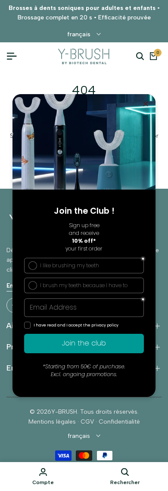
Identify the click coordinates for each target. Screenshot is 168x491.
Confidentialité (119, 421)
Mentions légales (52, 421)
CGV (87, 421)
